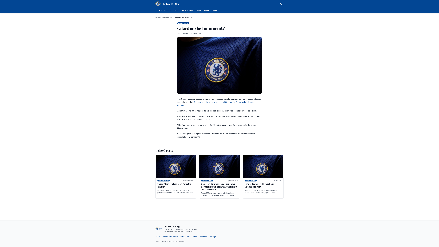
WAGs (198, 10)
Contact (215, 10)
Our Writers (173, 237)
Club (176, 10)
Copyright (212, 237)
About (206, 10)
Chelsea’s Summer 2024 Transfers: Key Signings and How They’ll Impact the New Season (219, 187)
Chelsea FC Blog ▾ (164, 10)
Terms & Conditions (199, 237)
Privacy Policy (185, 237)
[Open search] (281, 4)
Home (157, 18)
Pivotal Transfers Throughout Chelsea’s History (259, 185)
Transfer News (187, 10)
